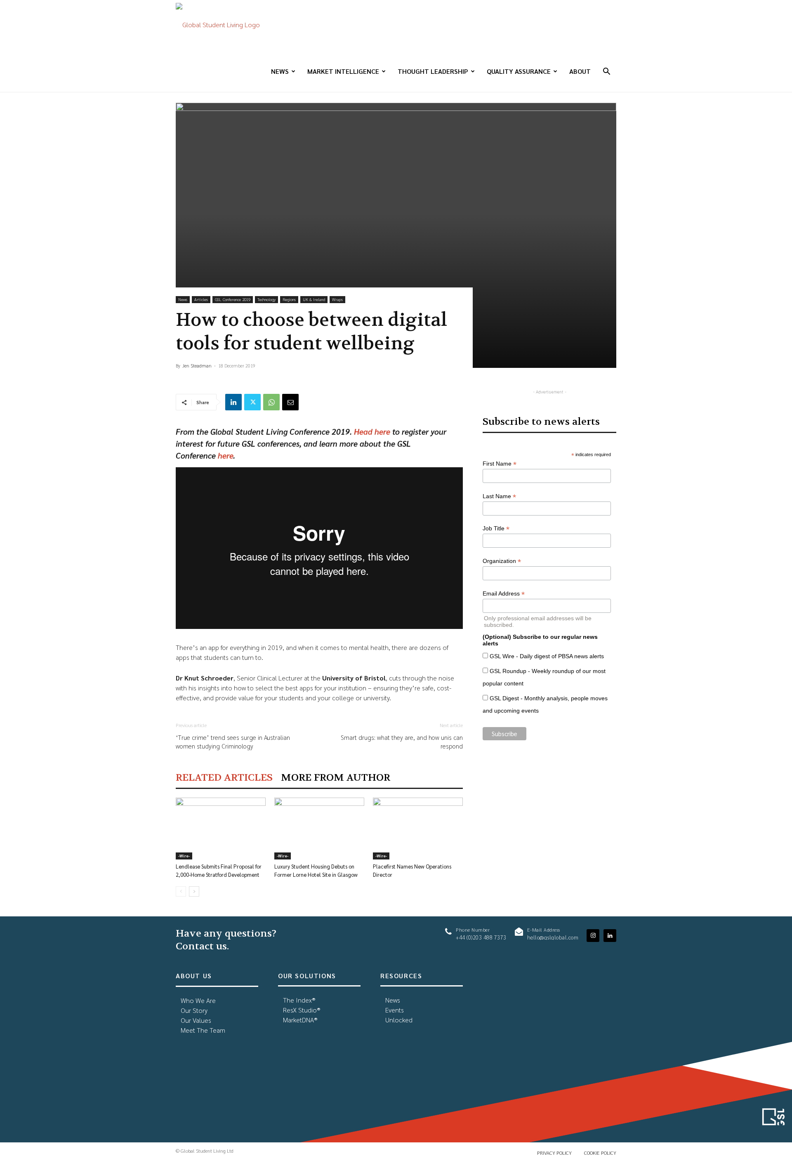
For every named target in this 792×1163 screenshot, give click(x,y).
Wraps (337, 299)
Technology (266, 299)
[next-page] (194, 891)
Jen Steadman (197, 366)
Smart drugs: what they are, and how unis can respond (402, 741)
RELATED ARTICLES (224, 777)
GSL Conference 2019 (232, 299)
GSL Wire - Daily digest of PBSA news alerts (547, 656)
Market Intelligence (343, 71)
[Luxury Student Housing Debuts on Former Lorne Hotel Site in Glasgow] (319, 828)
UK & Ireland (314, 299)
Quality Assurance (519, 71)
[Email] (290, 402)
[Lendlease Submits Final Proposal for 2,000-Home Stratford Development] (221, 828)
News (280, 71)
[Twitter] (252, 402)
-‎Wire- (184, 855)
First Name (499, 464)
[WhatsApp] (271, 402)
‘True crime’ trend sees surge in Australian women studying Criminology (233, 741)
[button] (606, 72)
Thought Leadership (433, 71)
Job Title (496, 528)
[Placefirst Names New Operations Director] (418, 828)
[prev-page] (181, 891)
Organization (502, 561)
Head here (372, 431)
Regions (289, 299)
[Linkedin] (233, 402)
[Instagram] (593, 935)
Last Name (499, 496)
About (580, 71)
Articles (201, 299)
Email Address (504, 594)
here (225, 455)
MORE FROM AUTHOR (335, 777)
